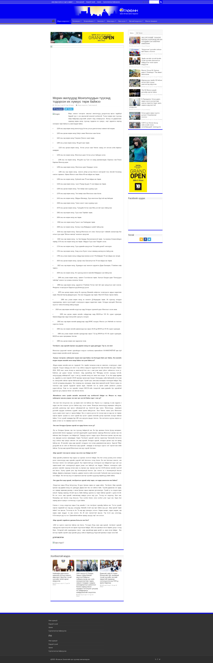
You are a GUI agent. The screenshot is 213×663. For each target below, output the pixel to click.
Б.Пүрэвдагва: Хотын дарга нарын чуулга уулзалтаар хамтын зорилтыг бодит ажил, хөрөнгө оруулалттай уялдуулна (145, 103)
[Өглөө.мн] (106, 10)
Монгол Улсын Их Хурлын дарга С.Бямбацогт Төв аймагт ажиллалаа (151, 72)
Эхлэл (53, 21)
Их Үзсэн (139, 33)
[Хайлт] (161, 2)
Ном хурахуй (80, 2)
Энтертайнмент (89, 21)
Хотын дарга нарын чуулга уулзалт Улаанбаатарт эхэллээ (150, 115)
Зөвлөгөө (100, 21)
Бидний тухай (90, 2)
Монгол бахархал (151, 21)
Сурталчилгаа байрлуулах (111, 2)
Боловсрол (76, 21)
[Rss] (143, 2)
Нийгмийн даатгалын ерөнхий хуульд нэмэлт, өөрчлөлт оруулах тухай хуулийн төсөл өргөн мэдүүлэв (62, 577)
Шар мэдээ (111, 21)
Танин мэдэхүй (92, 105)
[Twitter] (147, 2)
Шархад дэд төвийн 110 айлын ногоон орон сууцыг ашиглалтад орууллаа (151, 82)
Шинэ (132, 33)
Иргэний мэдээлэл (135, 21)
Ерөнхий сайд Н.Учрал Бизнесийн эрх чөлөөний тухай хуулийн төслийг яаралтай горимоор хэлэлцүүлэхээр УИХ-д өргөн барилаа (109, 578)
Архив (99, 2)
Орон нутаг (122, 21)
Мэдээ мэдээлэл (63, 21)
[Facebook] (145, 2)
